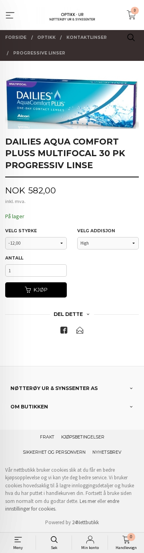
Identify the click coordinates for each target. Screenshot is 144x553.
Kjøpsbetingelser (82, 437)
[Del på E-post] (80, 332)
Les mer (88, 501)
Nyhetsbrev (106, 452)
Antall (14, 258)
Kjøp (41, 290)
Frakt (47, 437)
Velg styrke (21, 230)
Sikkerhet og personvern (54, 452)
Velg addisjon (96, 230)
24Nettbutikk (85, 522)
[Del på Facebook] (64, 332)
